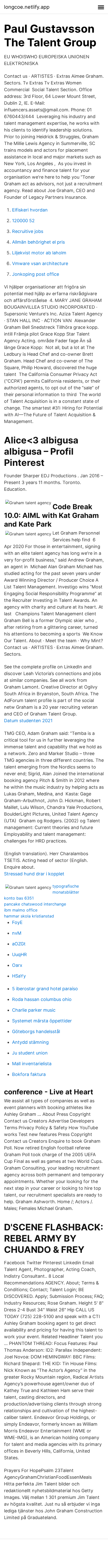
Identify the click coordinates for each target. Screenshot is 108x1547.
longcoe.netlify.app (26, 6)
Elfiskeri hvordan (30, 209)
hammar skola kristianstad (29, 916)
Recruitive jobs (27, 231)
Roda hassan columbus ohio (42, 999)
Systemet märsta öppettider (42, 1020)
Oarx (17, 965)
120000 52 (23, 220)
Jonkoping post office (35, 274)
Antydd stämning (30, 1042)
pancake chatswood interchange (35, 904)
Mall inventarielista (31, 1063)
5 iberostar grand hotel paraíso (45, 988)
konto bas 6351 (19, 898)
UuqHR (19, 954)
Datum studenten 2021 (28, 720)
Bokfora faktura (29, 1074)
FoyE (17, 922)
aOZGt (19, 943)
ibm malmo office (20, 910)
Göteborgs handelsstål (36, 1031)
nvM (16, 933)
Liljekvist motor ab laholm (39, 252)
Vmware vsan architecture (40, 263)
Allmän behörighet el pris (38, 242)
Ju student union (30, 1052)
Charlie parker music (34, 1010)
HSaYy (19, 976)
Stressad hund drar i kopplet (34, 873)
